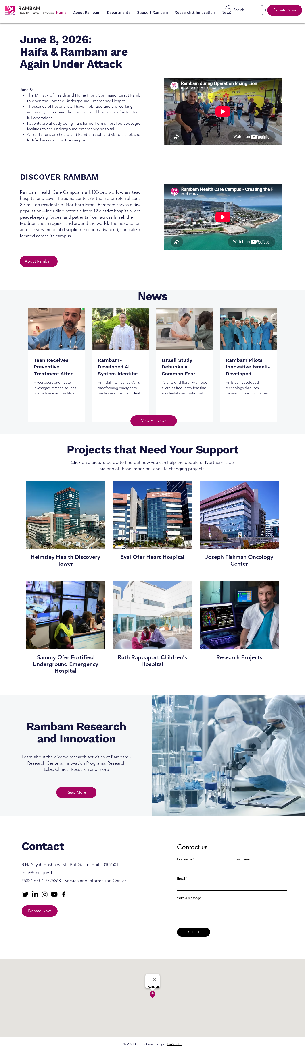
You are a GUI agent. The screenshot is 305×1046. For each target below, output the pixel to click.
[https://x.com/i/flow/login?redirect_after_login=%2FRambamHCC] (25, 894)
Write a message (189, 898)
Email (182, 878)
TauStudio (174, 1044)
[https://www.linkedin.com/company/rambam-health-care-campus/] (35, 894)
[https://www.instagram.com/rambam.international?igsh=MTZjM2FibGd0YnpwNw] (44, 894)
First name (185, 859)
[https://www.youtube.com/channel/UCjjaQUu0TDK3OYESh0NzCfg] (54, 894)
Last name (242, 859)
